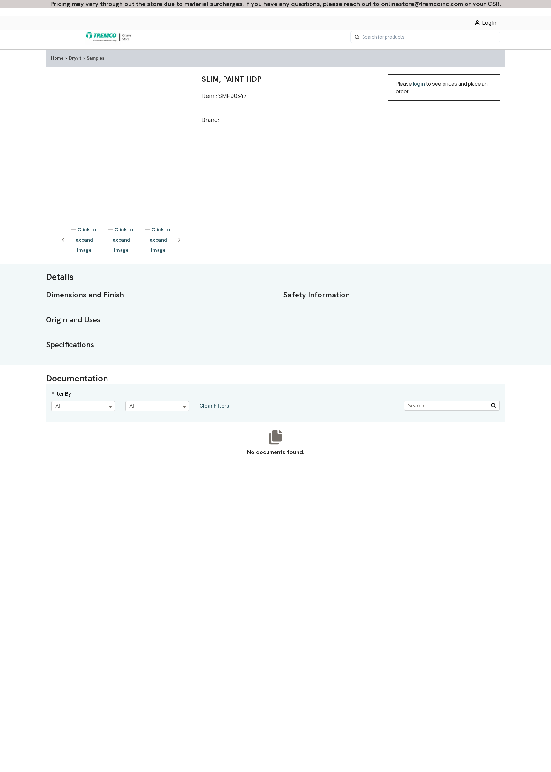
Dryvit (75, 58)
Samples (95, 58)
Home (57, 58)
